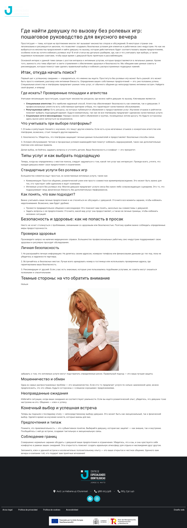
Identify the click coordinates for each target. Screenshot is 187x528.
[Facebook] (90, 499)
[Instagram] (97, 499)
